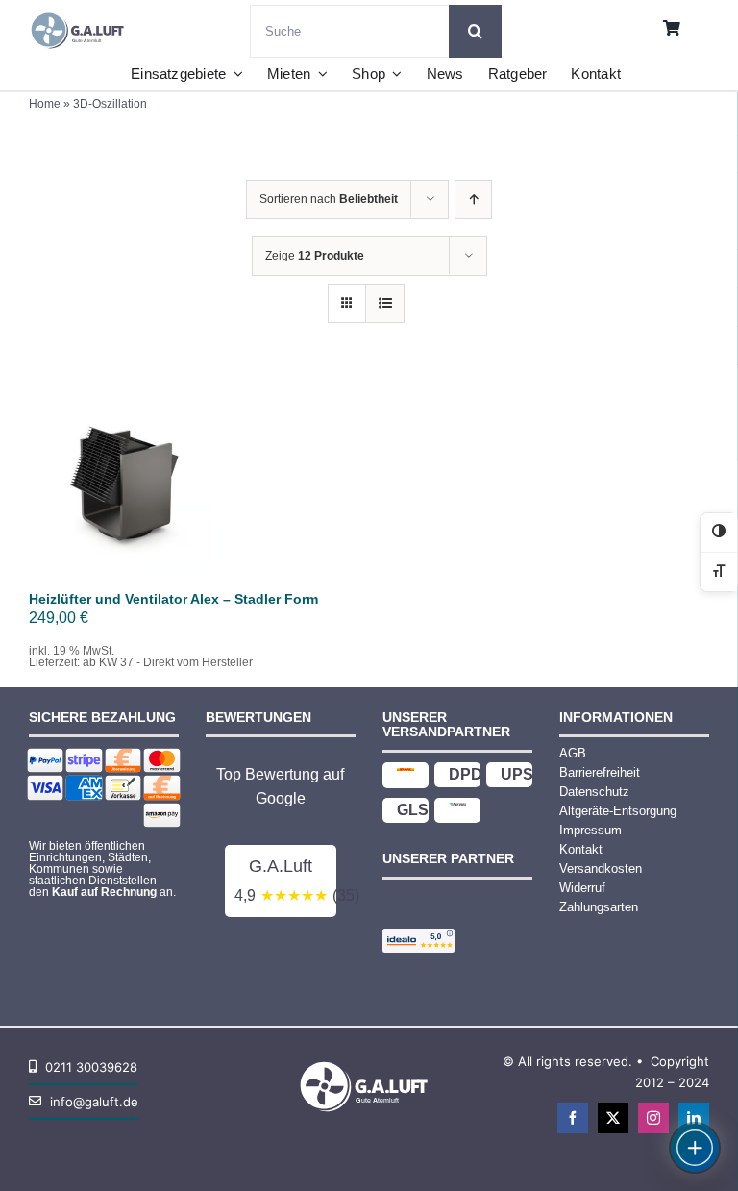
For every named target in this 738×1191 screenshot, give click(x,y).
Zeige (314, 255)
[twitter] (613, 1118)
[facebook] (572, 1118)
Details (138, 489)
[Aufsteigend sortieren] (473, 199)
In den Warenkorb (125, 471)
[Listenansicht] (385, 303)
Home (45, 104)
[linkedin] (693, 1118)
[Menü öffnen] (695, 1148)
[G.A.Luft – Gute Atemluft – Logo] (81, 12)
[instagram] (653, 1118)
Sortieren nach (328, 199)
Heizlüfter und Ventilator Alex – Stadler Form (173, 599)
